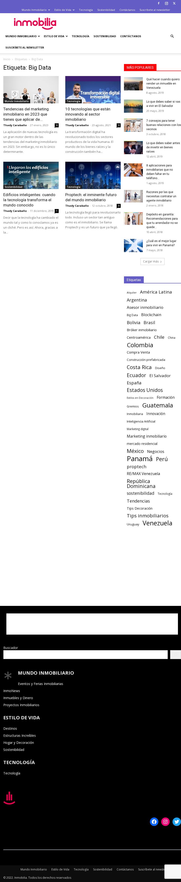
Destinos (10, 728)
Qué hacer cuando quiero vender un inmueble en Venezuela (163, 83)
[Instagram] (166, 3)
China (171, 337)
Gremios (133, 406)
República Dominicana (141, 483)
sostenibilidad (140, 493)
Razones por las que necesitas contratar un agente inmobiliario (161, 196)
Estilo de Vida (62, 10)
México (135, 450)
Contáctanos (127, 10)
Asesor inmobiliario (145, 307)
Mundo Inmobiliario (34, 10)
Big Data (132, 315)
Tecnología (86, 10)
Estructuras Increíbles (19, 735)
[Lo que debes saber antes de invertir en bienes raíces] (133, 147)
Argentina (137, 300)
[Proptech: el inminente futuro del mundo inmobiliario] (93, 175)
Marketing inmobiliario (147, 436)
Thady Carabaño (15, 125)
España (134, 382)
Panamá (140, 458)
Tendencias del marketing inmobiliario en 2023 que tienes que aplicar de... (26, 114)
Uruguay (133, 524)
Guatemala (157, 405)
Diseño (160, 368)
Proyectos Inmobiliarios (21, 705)
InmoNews (11, 691)
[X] (174, 3)
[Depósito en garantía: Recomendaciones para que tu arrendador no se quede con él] (133, 218)
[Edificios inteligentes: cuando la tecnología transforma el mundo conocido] (31, 175)
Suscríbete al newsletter (155, 10)
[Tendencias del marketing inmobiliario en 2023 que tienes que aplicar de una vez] (31, 89)
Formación (166, 397)
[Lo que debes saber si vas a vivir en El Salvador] (133, 106)
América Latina (156, 292)
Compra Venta (138, 352)
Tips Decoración (139, 508)
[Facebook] (158, 3)
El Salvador (160, 375)
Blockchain (151, 314)
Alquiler (132, 292)
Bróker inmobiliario (142, 330)
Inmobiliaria (135, 414)
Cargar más (151, 261)
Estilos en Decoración (140, 397)
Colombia (140, 344)
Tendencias (138, 501)
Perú (162, 459)
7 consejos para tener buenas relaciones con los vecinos (163, 125)
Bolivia (133, 322)
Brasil (149, 322)
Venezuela (157, 522)
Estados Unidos (145, 390)
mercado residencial (142, 443)
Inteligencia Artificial (141, 421)
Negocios (155, 451)
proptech (136, 466)
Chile (159, 337)
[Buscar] (175, 654)
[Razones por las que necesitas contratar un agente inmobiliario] (133, 196)
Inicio (6, 59)
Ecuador (136, 375)
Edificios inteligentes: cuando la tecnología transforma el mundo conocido (29, 199)
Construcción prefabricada (146, 360)
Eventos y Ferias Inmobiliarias (40, 683)
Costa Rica (139, 367)
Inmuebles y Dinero (18, 698)
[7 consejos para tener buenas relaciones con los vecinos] (133, 125)
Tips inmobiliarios (148, 515)
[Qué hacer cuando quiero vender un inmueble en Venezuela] (133, 83)
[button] (172, 36)
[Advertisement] (122, 23)
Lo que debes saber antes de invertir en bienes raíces (163, 147)
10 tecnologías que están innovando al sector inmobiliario (87, 114)
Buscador (10, 647)
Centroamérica (139, 337)
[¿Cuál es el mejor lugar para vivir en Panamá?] (133, 245)
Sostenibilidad (106, 10)
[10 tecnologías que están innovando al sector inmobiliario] (93, 89)
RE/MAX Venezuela (143, 473)
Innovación (155, 413)
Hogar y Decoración (18, 742)
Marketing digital (137, 429)
